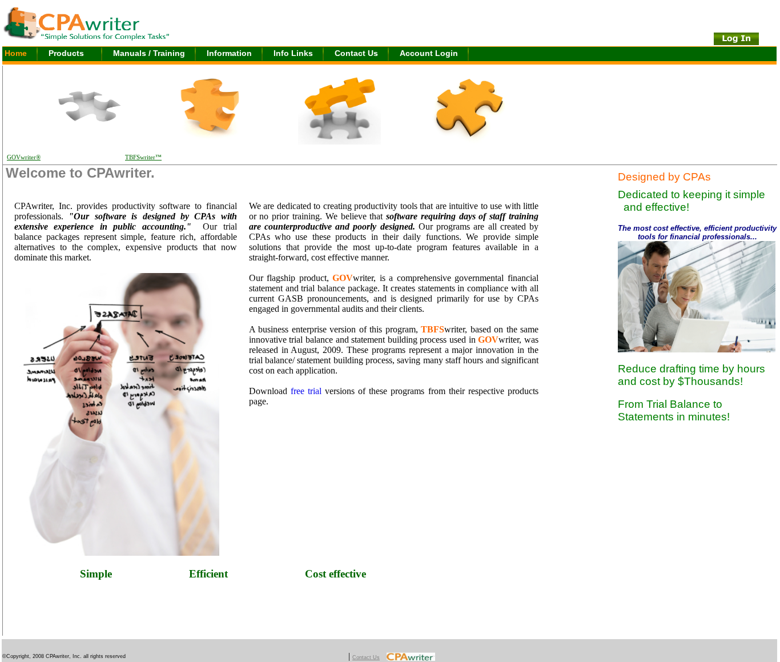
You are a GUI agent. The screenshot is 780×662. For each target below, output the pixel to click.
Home (16, 53)
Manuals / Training (149, 53)
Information (229, 53)
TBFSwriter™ (143, 157)
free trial (306, 391)
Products (66, 53)
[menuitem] (25, 54)
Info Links (293, 53)
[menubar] (241, 54)
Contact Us (356, 53)
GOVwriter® (24, 157)
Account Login (429, 53)
